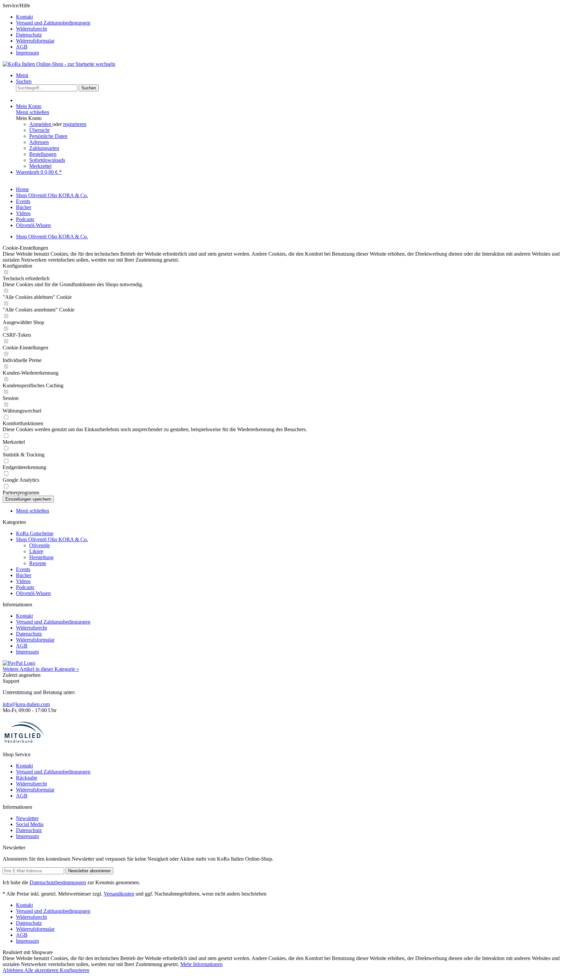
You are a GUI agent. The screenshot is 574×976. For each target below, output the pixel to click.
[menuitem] (293, 17)
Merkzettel (40, 166)
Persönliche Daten (48, 136)
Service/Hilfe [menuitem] (46, 29)
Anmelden (40, 124)
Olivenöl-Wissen (33, 593)
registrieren (74, 124)
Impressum (27, 53)
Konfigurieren (74, 970)
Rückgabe (26, 778)
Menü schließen (32, 112)
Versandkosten (119, 894)
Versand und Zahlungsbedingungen (53, 23)
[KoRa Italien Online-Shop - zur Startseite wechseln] (59, 64)
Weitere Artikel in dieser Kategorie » (41, 669)
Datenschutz (29, 35)
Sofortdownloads (47, 160)
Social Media (30, 824)
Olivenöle (39, 545)
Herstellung (41, 557)
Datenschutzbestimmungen (58, 882)
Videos (23, 581)
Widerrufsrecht (31, 29)
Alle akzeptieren (42, 970)
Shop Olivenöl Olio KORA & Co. (52, 539)
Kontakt (24, 17)
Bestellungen (42, 154)
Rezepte (37, 563)
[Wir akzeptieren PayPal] (19, 663)
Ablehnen (13, 970)
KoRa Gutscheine (34, 533)
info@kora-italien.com (26, 704)
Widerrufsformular (35, 41)
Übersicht (39, 130)
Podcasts (25, 587)
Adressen (39, 142)
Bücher (23, 575)
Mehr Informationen (201, 964)
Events (23, 569)
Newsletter (27, 818)
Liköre (36, 551)
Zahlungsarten (44, 148)
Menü (22, 75)
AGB (22, 47)
